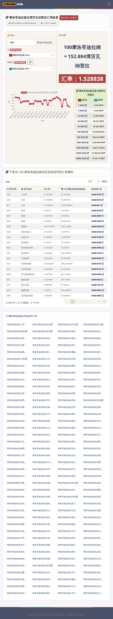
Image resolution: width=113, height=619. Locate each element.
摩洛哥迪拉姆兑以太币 (16, 441)
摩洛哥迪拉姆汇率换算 (42, 496)
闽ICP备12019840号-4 (75, 614)
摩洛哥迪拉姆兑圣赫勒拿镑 (42, 546)
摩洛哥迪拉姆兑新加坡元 (42, 339)
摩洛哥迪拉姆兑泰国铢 (67, 372)
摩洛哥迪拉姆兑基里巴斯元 (67, 477)
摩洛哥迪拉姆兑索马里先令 (16, 552)
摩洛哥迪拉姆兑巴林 (92, 400)
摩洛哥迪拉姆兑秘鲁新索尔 (67, 525)
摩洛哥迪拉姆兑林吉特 (93, 365)
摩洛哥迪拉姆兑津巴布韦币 (93, 380)
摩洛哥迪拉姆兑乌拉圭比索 (93, 573)
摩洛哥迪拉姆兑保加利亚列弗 (67, 339)
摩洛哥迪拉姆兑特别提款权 (16, 594)
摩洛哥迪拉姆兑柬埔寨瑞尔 (42, 477)
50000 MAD (81, 158)
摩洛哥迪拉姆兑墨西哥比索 (67, 366)
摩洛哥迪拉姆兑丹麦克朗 (16, 346)
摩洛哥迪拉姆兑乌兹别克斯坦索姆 (16, 580)
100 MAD (81, 131)
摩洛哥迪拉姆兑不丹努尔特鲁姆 (42, 415)
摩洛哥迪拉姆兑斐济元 (42, 441)
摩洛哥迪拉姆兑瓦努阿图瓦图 (93, 580)
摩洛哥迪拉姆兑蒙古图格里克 (67, 504)
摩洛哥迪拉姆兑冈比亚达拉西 (93, 449)
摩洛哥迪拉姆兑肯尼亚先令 (93, 470)
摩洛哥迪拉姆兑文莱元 (67, 407)
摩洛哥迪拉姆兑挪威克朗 (67, 353)
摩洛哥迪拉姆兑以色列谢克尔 (16, 366)
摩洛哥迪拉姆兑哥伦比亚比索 (93, 422)
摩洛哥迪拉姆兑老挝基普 (93, 484)
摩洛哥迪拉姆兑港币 (41, 331)
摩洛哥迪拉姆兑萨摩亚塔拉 (16, 587)
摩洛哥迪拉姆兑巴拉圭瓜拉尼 (42, 532)
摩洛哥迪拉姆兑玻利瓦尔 (42, 580)
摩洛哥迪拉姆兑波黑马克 (16, 401)
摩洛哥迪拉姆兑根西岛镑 (16, 449)
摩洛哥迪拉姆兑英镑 (16, 331)
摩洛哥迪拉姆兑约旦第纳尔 (67, 470)
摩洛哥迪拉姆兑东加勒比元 (93, 587)
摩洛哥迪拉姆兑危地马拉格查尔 (42, 456)
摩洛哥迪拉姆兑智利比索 (67, 422)
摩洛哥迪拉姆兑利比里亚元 (67, 490)
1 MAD (81, 105)
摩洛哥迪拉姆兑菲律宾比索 (42, 373)
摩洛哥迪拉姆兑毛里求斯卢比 (16, 511)
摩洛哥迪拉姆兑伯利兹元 (16, 422)
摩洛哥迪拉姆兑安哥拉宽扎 (16, 394)
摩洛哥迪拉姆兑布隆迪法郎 (16, 408)
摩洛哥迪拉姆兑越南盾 (67, 579)
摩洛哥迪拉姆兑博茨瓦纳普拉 (67, 415)
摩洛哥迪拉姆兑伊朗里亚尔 (93, 463)
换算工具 (98, 189)
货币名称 (27, 189)
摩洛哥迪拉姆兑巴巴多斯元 (42, 401)
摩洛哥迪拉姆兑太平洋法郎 (67, 594)
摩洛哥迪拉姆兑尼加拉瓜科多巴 (67, 518)
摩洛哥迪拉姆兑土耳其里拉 (42, 360)
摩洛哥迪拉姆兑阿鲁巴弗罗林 (67, 394)
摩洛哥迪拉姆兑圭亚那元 (67, 456)
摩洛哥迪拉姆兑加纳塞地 (42, 449)
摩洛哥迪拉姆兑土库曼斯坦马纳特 (93, 559)
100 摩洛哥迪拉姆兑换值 (74, 189)
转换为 (16, 62)
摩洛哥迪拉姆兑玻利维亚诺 (93, 408)
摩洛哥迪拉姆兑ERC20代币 (42, 463)
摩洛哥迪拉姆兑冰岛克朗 (16, 380)
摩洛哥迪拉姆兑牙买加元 (42, 470)
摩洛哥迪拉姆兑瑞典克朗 (16, 353)
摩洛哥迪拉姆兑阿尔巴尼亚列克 (67, 387)
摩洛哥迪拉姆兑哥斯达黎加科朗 (16, 428)
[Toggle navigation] (109, 4)
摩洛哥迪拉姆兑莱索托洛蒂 (93, 490)
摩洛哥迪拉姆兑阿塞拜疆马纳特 (93, 394)
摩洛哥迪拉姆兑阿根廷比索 (42, 394)
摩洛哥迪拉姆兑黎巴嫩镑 (16, 490)
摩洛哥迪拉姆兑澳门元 (67, 379)
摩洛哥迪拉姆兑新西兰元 (16, 373)
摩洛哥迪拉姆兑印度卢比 (42, 366)
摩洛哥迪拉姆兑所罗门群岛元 (67, 539)
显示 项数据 (97, 181)
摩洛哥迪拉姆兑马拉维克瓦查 (67, 511)
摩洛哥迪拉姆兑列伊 (67, 496)
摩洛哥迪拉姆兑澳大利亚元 (93, 332)
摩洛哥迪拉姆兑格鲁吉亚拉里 (93, 442)
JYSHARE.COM (46, 614)
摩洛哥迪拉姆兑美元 (41, 324)
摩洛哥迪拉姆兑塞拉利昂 (93, 546)
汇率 (48, 189)
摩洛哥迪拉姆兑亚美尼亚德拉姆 (93, 387)
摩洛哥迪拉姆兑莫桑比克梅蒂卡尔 (93, 511)
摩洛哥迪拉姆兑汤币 (41, 565)
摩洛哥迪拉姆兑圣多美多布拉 (93, 552)
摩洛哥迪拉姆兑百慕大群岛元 (42, 408)
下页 (104, 301)
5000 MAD (81, 147)
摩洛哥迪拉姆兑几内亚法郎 (16, 456)
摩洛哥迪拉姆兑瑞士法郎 (42, 353)
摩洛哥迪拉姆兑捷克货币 (93, 339)
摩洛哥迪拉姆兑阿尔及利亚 (42, 435)
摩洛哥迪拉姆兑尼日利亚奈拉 (42, 518)
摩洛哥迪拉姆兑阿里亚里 (93, 497)
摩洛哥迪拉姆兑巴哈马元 (16, 415)
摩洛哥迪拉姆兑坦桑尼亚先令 (16, 573)
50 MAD (81, 126)
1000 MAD (81, 142)
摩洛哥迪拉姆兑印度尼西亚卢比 (93, 360)
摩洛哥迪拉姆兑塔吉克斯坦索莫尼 (67, 559)
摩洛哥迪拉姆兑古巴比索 (42, 428)
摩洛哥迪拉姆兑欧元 (92, 324)
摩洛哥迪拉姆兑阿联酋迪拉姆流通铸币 (16, 387)
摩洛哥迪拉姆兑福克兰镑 (67, 442)
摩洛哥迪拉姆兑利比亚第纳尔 (16, 497)
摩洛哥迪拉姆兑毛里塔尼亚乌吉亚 (93, 504)
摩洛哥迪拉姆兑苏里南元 (42, 552)
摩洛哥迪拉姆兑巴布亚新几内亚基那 (93, 525)
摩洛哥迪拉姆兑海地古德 (16, 463)
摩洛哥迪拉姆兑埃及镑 (67, 434)
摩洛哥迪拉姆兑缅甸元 (42, 503)
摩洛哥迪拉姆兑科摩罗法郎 (93, 477)
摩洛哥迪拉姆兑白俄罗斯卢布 (93, 415)
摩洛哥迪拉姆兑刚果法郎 (42, 422)
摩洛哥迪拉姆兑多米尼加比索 (16, 435)
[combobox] (30, 55)
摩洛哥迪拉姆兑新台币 (42, 379)
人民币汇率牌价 (49, 23)
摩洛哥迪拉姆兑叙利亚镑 (16, 559)
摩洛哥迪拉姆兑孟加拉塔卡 (67, 401)
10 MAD (81, 115)
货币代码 (12, 189)
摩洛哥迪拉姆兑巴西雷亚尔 (67, 360)
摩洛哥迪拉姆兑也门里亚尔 (93, 594)
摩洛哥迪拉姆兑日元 (67, 324)
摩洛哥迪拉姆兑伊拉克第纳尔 (67, 463)
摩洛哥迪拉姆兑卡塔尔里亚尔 (67, 532)
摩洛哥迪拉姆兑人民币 (16, 324)
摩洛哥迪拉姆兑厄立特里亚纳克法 (93, 435)
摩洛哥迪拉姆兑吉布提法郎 (93, 428)
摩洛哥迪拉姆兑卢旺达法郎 (16, 539)
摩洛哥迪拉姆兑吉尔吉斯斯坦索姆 (16, 477)
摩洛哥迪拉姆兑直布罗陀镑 (67, 449)
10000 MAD (81, 153)
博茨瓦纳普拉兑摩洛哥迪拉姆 (23, 23)
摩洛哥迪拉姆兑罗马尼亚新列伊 (93, 346)
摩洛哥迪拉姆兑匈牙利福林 (42, 346)
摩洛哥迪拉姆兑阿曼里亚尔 (16, 525)
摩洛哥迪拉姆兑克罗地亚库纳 (93, 353)
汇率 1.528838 (69, 17)
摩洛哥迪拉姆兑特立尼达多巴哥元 (67, 566)
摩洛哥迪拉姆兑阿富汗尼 (42, 387)
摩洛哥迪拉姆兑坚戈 (67, 483)
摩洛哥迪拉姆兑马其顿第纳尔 (16, 504)
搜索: (8, 181)
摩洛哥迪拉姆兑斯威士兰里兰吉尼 (42, 559)
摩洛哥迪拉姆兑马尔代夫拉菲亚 (42, 511)
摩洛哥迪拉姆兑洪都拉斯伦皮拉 (93, 456)
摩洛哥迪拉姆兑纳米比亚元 (16, 518)
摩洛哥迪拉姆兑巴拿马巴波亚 (42, 525)
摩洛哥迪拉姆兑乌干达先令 (67, 573)
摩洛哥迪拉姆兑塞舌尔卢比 (93, 539)
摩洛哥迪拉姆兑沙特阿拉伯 (42, 539)
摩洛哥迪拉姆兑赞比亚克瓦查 (42, 587)
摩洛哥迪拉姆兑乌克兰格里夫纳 (42, 573)
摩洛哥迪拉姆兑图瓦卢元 (93, 566)
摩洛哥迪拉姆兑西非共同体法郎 (42, 594)
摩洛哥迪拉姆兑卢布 (16, 359)
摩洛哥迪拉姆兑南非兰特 (93, 373)
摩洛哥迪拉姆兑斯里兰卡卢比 (42, 490)
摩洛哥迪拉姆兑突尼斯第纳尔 (16, 566)
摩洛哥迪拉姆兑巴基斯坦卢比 (16, 532)
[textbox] (30, 55)
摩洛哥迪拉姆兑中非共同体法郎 (67, 587)
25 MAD (81, 121)
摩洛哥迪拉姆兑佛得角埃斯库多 (67, 428)
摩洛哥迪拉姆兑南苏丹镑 (67, 552)
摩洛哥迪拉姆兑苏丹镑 (16, 545)
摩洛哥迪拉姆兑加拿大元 (16, 339)
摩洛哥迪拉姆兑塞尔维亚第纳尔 (93, 532)
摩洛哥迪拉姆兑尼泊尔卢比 (93, 518)
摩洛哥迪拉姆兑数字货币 (67, 546)
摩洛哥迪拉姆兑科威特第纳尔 (42, 484)
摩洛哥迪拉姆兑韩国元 (67, 331)
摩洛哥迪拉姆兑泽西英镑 (16, 470)
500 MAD (81, 137)
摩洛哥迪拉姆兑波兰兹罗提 (67, 346)
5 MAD (81, 110)
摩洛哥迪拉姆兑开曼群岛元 (16, 484)
